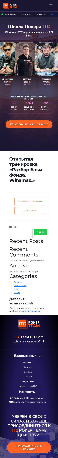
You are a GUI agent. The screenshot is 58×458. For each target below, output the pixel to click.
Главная (27, 362)
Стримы (27, 376)
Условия (27, 367)
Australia (18, 282)
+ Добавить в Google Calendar (29, 201)
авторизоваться (31, 311)
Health (17, 289)
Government (20, 285)
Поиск (13, 227)
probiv (17, 292)
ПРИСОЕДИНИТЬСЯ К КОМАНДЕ (29, 447)
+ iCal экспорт (30, 210)
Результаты (27, 381)
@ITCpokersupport (33, 398)
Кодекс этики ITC (27, 386)
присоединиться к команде (29, 124)
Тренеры (27, 371)
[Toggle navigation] (51, 5)
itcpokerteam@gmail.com (31, 402)
